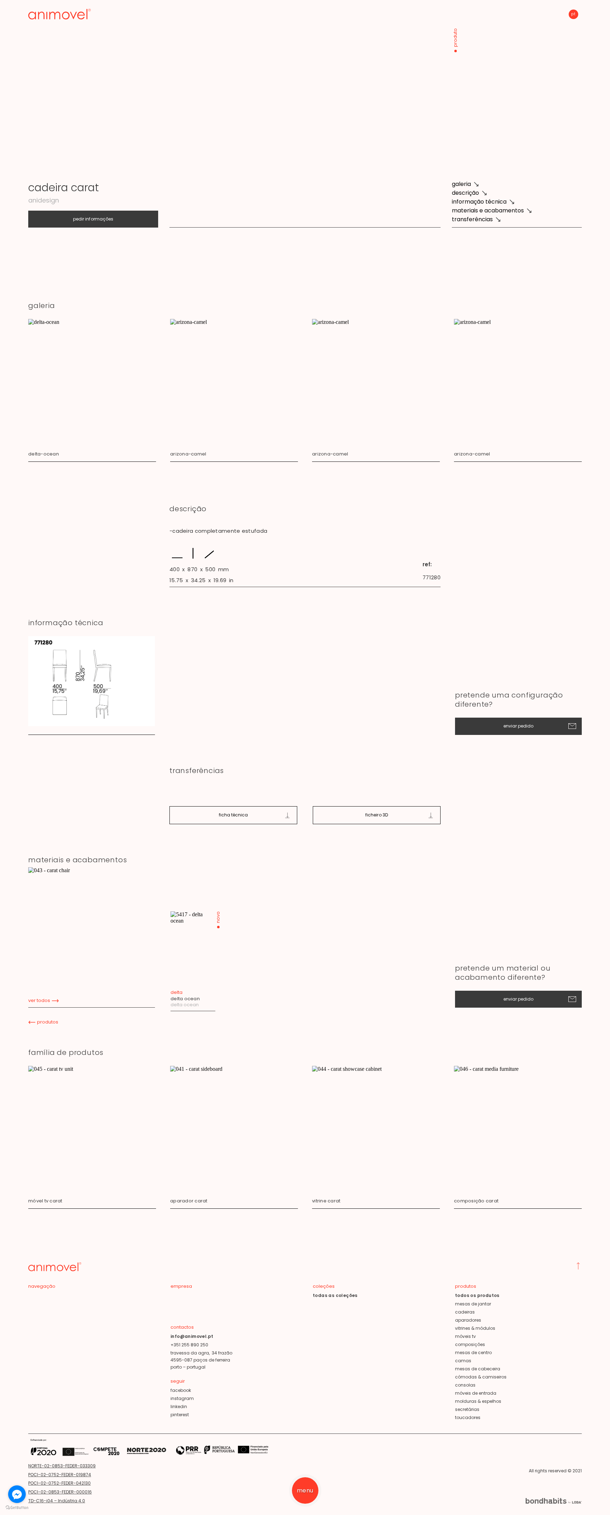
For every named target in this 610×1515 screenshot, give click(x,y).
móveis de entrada (475, 1393)
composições (470, 1344)
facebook (181, 1390)
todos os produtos (477, 1295)
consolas (465, 1385)
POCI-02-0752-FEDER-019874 (59, 1475)
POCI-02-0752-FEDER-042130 (59, 1483)
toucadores (467, 1417)
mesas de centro (473, 1353)
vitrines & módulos (475, 1328)
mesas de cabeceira (477, 1369)
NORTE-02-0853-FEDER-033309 (62, 1466)
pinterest (180, 1415)
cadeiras (465, 1312)
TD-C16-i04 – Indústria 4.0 (56, 1501)
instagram (182, 1398)
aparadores (468, 1320)
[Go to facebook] (17, 1494)
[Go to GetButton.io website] (17, 1507)
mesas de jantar (473, 1304)
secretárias (467, 1409)
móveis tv (465, 1336)
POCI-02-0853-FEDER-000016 (60, 1492)
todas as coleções (335, 1295)
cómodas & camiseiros (481, 1377)
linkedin (179, 1407)
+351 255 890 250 (189, 1345)
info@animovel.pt (192, 1336)
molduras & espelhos (478, 1401)
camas (463, 1361)
